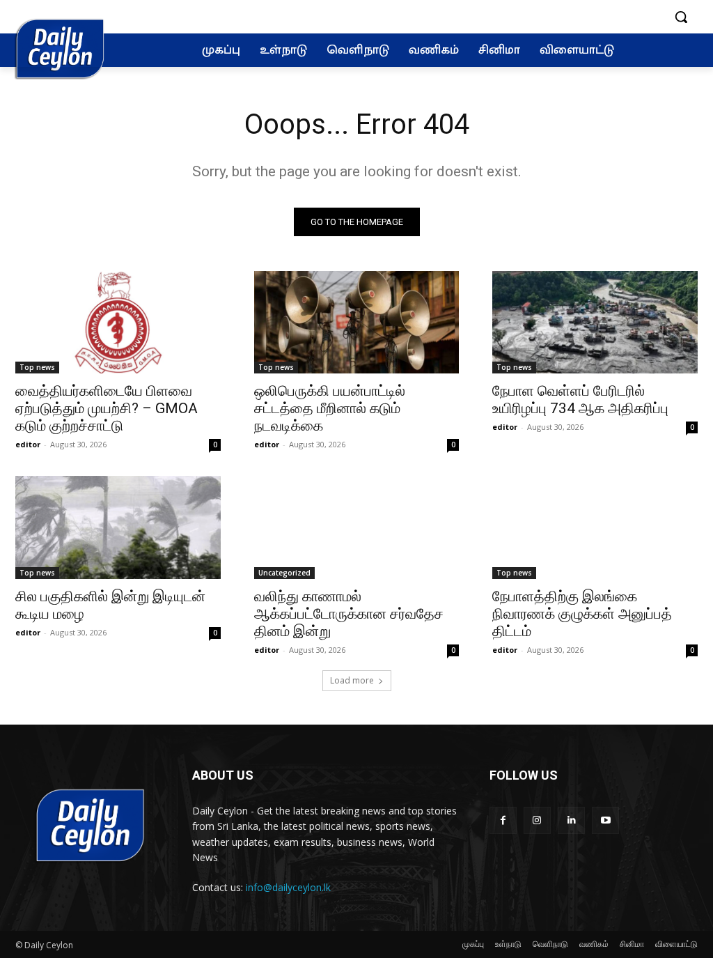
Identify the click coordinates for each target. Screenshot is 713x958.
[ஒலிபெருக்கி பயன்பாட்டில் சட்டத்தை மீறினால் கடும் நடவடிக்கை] (357, 322)
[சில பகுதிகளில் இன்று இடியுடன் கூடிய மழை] (118, 527)
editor (27, 444)
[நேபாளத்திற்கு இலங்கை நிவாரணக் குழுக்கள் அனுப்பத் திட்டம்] (595, 527)
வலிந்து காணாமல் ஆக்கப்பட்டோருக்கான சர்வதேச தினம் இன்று (349, 614)
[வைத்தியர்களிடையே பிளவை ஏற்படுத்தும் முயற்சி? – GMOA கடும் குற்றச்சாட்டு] (118, 322)
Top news (37, 367)
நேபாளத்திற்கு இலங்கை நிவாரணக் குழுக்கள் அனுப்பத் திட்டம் (582, 614)
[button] (681, 16)
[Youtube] (605, 820)
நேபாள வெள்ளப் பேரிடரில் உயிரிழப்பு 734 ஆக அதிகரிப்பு (580, 400)
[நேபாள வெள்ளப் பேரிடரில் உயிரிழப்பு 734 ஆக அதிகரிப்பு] (595, 322)
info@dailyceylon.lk (288, 887)
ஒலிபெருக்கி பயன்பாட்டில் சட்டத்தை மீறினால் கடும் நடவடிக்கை (329, 408)
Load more (352, 680)
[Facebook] (503, 820)
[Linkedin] (571, 820)
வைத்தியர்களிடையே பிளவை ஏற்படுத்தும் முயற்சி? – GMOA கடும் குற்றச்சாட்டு (106, 408)
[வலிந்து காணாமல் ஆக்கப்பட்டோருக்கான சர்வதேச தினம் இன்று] (357, 527)
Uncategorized (284, 573)
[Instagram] (537, 820)
